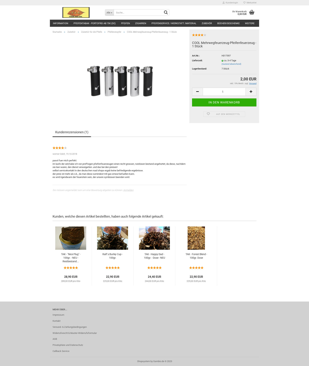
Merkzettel (251, 2)
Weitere (249, 23)
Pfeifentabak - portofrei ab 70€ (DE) (94, 23)
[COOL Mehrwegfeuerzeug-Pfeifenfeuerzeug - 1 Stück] (120, 76)
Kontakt (56, 321)
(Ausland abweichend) (231, 64)
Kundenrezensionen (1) (71, 132)
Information (60, 23)
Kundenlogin (231, 2)
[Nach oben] (299, 361)
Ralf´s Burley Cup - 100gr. (112, 256)
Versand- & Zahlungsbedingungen (70, 327)
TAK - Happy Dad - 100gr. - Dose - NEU (154, 256)
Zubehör (207, 23)
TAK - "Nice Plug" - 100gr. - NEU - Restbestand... (70, 258)
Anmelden (128, 190)
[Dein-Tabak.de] (76, 12)
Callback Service (61, 351)
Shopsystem (143, 361)
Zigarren (140, 23)
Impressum (58, 314)
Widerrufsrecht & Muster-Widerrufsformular (75, 333)
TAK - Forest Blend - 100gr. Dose (196, 256)
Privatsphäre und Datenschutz (68, 345)
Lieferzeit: (197, 60)
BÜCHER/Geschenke (228, 23)
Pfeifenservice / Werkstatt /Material (173, 23)
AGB (55, 339)
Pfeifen (125, 23)
